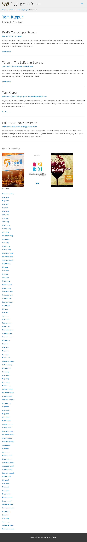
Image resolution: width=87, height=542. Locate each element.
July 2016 (5, 208)
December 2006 (8, 463)
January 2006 (6, 501)
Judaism (27, 97)
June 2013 (5, 243)
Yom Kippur (9, 36)
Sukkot (18, 127)
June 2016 (5, 211)
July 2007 (5, 449)
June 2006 (5, 484)
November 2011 (7, 295)
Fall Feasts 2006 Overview (20, 123)
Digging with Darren (25, 3)
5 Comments (6, 97)
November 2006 (8, 466)
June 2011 (5, 312)
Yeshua (14, 66)
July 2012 (5, 267)
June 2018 (5, 197)
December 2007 (7, 431)
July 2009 (5, 372)
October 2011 (6, 298)
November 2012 (7, 257)
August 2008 (6, 403)
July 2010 (5, 344)
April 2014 (5, 232)
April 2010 (5, 354)
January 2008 (6, 428)
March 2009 (6, 386)
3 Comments (6, 66)
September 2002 (8, 529)
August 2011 (6, 305)
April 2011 (5, 316)
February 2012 (7, 285)
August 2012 (6, 264)
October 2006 (7, 469)
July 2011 (5, 309)
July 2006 (5, 480)
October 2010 (7, 333)
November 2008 (8, 393)
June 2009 (5, 375)
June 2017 (5, 204)
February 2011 (6, 323)
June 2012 (5, 271)
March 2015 (6, 225)
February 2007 (7, 456)
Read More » (6, 52)
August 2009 (6, 368)
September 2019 (7, 194)
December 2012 (7, 253)
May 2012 (5, 274)
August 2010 (6, 340)
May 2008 (5, 414)
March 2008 (6, 421)
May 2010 (5, 351)
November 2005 (7, 504)
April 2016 (5, 215)
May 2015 (5, 218)
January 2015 (6, 229)
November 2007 (7, 435)
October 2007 (7, 438)
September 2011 (7, 302)
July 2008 (5, 407)
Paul (3, 36)
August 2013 (6, 239)
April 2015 (5, 222)
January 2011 (6, 326)
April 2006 (5, 490)
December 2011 (7, 292)
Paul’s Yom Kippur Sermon (19, 32)
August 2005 (6, 511)
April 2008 (5, 417)
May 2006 (5, 487)
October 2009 (7, 365)
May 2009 (5, 379)
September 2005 (8, 508)
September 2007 (8, 442)
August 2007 (6, 445)
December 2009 (8, 361)
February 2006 (7, 497)
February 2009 (7, 389)
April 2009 (5, 382)
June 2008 (5, 410)
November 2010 (7, 330)
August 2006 (6, 476)
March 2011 (5, 319)
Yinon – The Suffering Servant (22, 62)
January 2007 (6, 459)
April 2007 (5, 452)
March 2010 (6, 358)
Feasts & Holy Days (18, 97)
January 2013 (6, 250)
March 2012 (6, 281)
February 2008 (7, 424)
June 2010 (5, 347)
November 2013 (7, 236)
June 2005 (5, 515)
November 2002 (7, 525)
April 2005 (5, 522)
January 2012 (6, 288)
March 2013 (6, 246)
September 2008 (8, 400)
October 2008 (7, 396)
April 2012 (5, 278)
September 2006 (8, 473)
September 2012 (7, 260)
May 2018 (5, 201)
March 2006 (6, 494)
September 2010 (8, 337)
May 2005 (5, 518)
